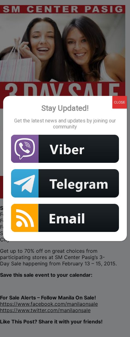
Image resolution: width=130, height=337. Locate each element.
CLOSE (119, 102)
